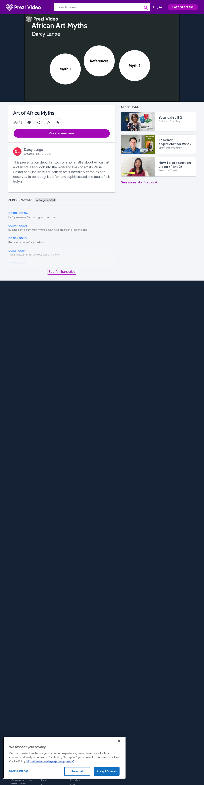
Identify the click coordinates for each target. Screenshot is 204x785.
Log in (157, 7)
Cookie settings (18, 770)
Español (75, 780)
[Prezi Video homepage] (23, 7)
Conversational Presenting (21, 782)
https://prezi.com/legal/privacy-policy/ (50, 761)
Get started (182, 7)
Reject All (77, 771)
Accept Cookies (107, 771)
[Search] (145, 7)
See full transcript (62, 272)
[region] (64, 758)
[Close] (119, 741)
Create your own (61, 133)
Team (44, 780)
